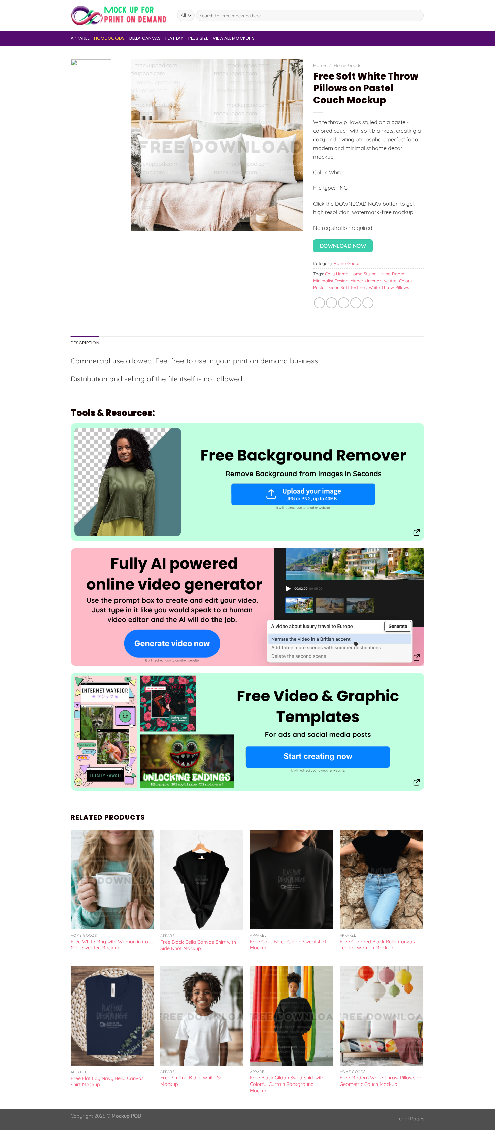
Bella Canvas (145, 38)
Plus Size (198, 38)
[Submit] (417, 15)
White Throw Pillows (389, 287)
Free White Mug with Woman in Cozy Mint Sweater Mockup (112, 945)
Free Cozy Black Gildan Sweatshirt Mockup (288, 945)
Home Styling (363, 273)
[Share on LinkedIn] (367, 302)
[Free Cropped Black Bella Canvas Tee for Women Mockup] (381, 879)
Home (319, 65)
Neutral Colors (397, 280)
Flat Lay (174, 38)
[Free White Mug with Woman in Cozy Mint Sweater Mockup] (112, 879)
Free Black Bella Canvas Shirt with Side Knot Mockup (198, 945)
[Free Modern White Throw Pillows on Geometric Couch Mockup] (381, 1016)
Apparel (80, 38)
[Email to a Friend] (343, 302)
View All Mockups (234, 38)
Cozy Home (336, 273)
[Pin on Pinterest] (355, 302)
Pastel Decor (326, 287)
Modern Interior (365, 280)
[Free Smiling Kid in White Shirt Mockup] (201, 1016)
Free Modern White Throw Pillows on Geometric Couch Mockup (381, 1081)
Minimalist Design (330, 280)
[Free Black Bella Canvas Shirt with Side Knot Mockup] (201, 880)
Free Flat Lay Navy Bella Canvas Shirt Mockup (107, 1081)
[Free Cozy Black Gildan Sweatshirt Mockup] (291, 879)
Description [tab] (85, 343)
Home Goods (109, 38)
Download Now (343, 245)
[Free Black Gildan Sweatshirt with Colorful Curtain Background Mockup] (291, 1016)
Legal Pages (410, 1119)
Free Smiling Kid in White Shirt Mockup (193, 1081)
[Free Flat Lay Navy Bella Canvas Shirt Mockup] (112, 1016)
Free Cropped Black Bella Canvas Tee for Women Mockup (377, 945)
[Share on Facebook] (319, 302)
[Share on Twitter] (331, 302)
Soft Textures (354, 287)
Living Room (391, 273)
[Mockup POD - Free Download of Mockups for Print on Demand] (119, 15)
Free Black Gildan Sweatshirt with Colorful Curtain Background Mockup (287, 1084)
